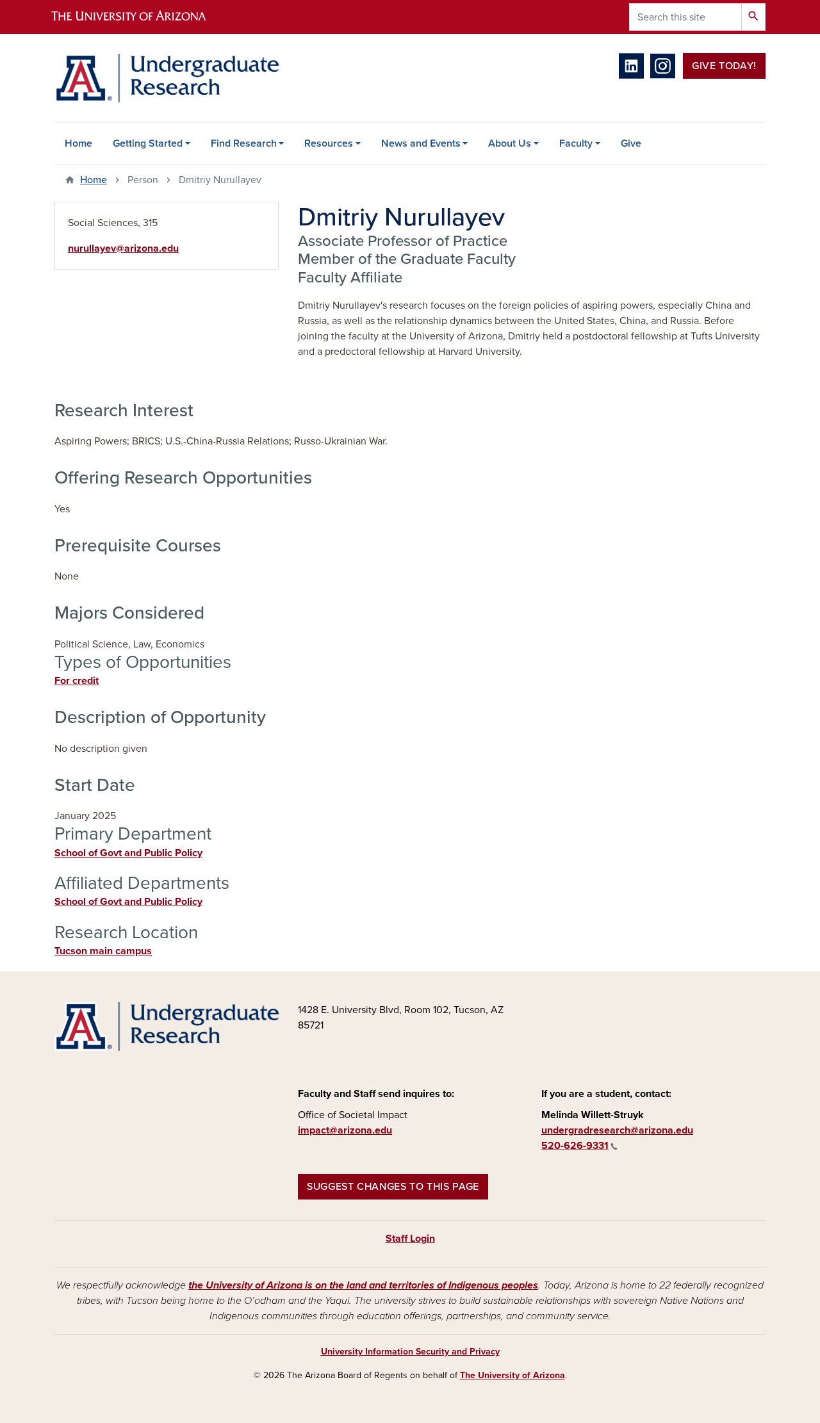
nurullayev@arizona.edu (123, 248)
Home (78, 143)
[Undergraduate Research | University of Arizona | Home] (166, 78)
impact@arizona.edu (345, 1130)
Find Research (244, 143)
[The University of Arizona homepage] (139, 17)
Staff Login (410, 1238)
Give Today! (724, 66)
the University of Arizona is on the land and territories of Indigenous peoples (363, 1285)
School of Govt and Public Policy (128, 853)
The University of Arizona (512, 1375)
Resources (328, 143)
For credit (76, 680)
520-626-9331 (575, 1145)
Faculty (576, 143)
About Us (509, 143)
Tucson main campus (103, 951)
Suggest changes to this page (393, 1186)
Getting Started (148, 143)
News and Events (421, 143)
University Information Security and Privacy (410, 1351)
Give (631, 143)
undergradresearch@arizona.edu (617, 1130)
